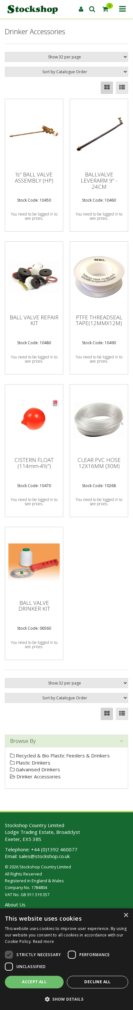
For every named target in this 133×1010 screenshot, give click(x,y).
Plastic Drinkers (32, 762)
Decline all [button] (97, 982)
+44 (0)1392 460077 (54, 849)
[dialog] (66, 959)
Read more (43, 941)
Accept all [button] (34, 982)
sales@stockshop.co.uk (44, 856)
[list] (122, 88)
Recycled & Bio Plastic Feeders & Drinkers (62, 755)
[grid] (107, 88)
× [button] (125, 915)
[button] (66, 999)
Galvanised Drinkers (37, 769)
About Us (15, 904)
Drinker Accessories (38, 776)
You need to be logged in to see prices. (34, 216)
